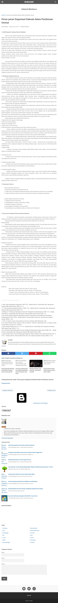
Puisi (31, 535)
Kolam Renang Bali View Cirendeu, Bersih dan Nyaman (21, 445)
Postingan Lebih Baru (7, 390)
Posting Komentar (24, 26)
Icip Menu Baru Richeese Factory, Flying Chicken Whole (21, 474)
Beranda (29, 595)
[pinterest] (36, 353)
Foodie (4, 537)
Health (3, 540)
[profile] (4, 423)
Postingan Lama (51, 390)
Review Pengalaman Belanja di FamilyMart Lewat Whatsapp (22, 481)
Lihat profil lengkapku (7, 438)
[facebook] (8, 353)
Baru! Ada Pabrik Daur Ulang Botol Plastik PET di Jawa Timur (22, 496)
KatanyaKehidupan (34, 530)
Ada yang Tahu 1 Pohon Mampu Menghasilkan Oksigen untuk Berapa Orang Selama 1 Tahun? (30, 467)
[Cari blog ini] (55, 2)
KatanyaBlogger (6, 542)
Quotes (32, 537)
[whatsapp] (49, 353)
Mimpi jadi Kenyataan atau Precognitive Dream (19, 459)
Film (3, 535)
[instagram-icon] (34, 588)
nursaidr (29, 2)
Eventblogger (5, 533)
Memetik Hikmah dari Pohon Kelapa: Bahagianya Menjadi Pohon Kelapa (25, 488)
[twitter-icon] (29, 588)
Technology (32, 540)
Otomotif (32, 533)
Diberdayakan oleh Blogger (40, 403)
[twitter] (22, 353)
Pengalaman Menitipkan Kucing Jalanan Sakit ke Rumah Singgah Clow (25, 452)
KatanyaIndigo (33, 528)
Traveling (32, 542)
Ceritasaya (4, 528)
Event (3, 530)
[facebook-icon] (24, 588)
